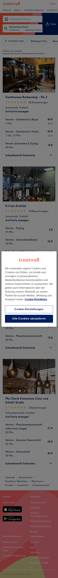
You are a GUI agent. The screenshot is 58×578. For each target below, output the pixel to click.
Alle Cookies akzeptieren (29, 318)
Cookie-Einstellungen (29, 309)
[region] (29, 289)
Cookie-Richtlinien (36, 299)
